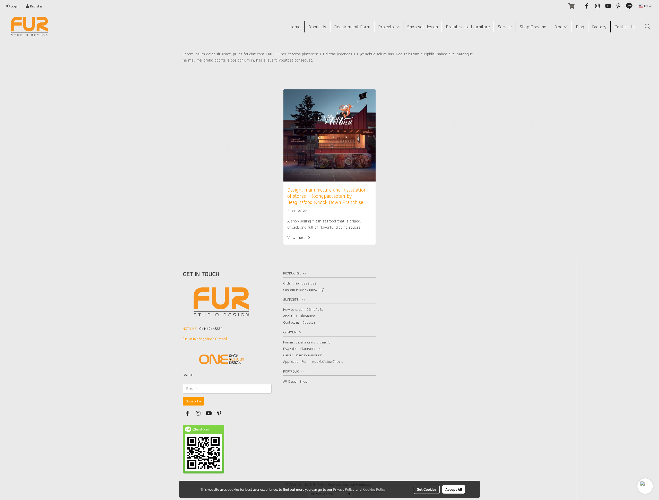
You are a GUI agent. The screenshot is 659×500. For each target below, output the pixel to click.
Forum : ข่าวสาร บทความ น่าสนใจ (307, 342)
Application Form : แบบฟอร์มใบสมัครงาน (313, 361)
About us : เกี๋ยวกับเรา (299, 316)
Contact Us (625, 26)
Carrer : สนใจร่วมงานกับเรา (302, 355)
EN (646, 6)
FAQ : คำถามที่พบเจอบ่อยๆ (301, 348)
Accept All (453, 489)
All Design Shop (295, 381)
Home (294, 26)
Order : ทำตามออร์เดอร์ (299, 283)
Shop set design (422, 26)
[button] (647, 26)
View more (297, 237)
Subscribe (193, 401)
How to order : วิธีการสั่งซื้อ (303, 309)
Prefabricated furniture (468, 26)
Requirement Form (352, 26)
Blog (559, 26)
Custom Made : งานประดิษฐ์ (303, 289)
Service (505, 26)
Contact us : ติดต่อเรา (299, 322)
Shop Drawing (533, 26)
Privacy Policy (343, 489)
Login (14, 6)
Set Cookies (426, 489)
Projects (386, 26)
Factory (599, 26)
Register (35, 6)
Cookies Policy (374, 489)
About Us (317, 26)
